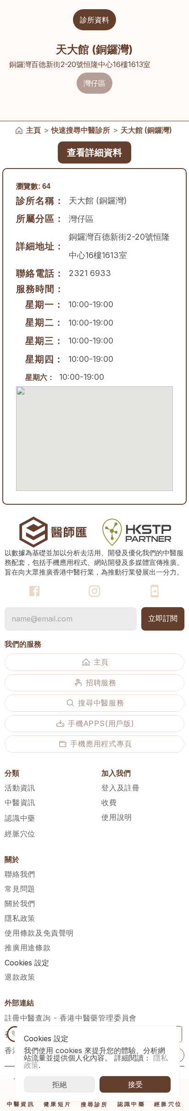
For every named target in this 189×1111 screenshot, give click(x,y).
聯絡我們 (20, 874)
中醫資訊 (20, 802)
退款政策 (20, 976)
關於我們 (20, 903)
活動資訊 (20, 787)
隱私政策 (20, 918)
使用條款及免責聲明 (39, 932)
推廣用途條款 (28, 947)
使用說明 (116, 817)
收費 (109, 802)
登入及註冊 (120, 787)
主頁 (33, 130)
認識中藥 (20, 818)
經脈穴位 (20, 833)
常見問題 (20, 888)
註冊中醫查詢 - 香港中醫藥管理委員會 (71, 1017)
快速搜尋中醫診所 (80, 130)
